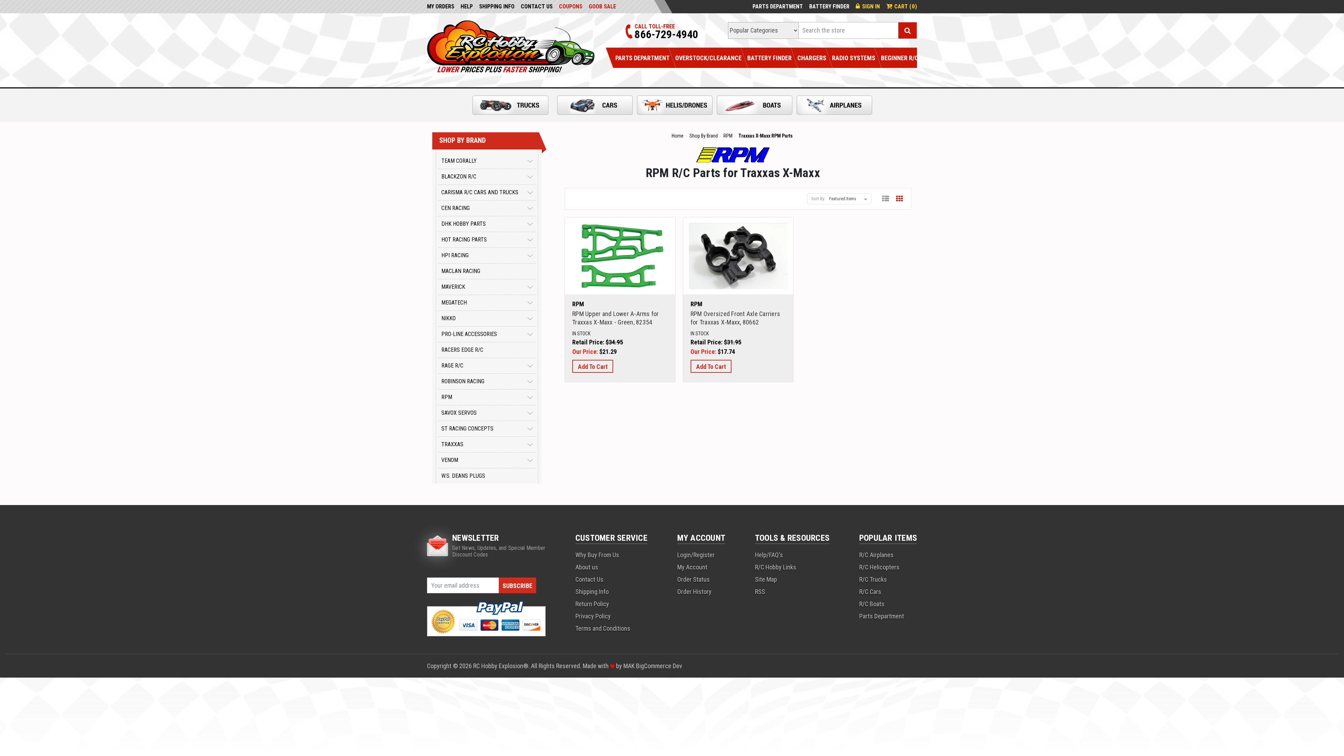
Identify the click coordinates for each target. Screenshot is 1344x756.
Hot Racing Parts (464, 239)
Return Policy (592, 604)
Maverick (453, 287)
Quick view (620, 247)
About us (586, 567)
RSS (760, 591)
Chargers (811, 58)
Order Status (693, 579)
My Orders (440, 6)
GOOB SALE (602, 6)
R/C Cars (870, 591)
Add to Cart (620, 264)
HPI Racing (455, 255)
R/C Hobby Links (775, 567)
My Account (692, 567)
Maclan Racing (460, 271)
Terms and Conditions (602, 628)
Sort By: (818, 198)
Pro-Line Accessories (469, 334)
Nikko (448, 318)
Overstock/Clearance (708, 58)
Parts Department (777, 6)
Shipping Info (496, 6)
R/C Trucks (873, 579)
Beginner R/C (899, 58)
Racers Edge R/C (462, 349)
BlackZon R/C (458, 176)
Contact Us (537, 6)
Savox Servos (459, 413)
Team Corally (459, 161)
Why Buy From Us (597, 555)
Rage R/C (452, 365)
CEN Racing (455, 208)
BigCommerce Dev (659, 666)
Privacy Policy (593, 616)
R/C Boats (871, 604)
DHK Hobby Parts (463, 223)
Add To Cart (593, 366)
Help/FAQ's (769, 555)
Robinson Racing (462, 381)
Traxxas (452, 444)
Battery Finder (829, 6)
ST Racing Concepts (467, 428)
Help (467, 6)
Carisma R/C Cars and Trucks (479, 192)
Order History (694, 591)
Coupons (570, 6)
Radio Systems (853, 58)
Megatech (454, 302)
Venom (449, 460)
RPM (446, 397)
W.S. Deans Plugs (463, 475)
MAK (629, 666)
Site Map (766, 579)
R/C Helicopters (879, 567)
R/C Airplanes (876, 555)
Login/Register (696, 555)
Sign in (871, 6)
